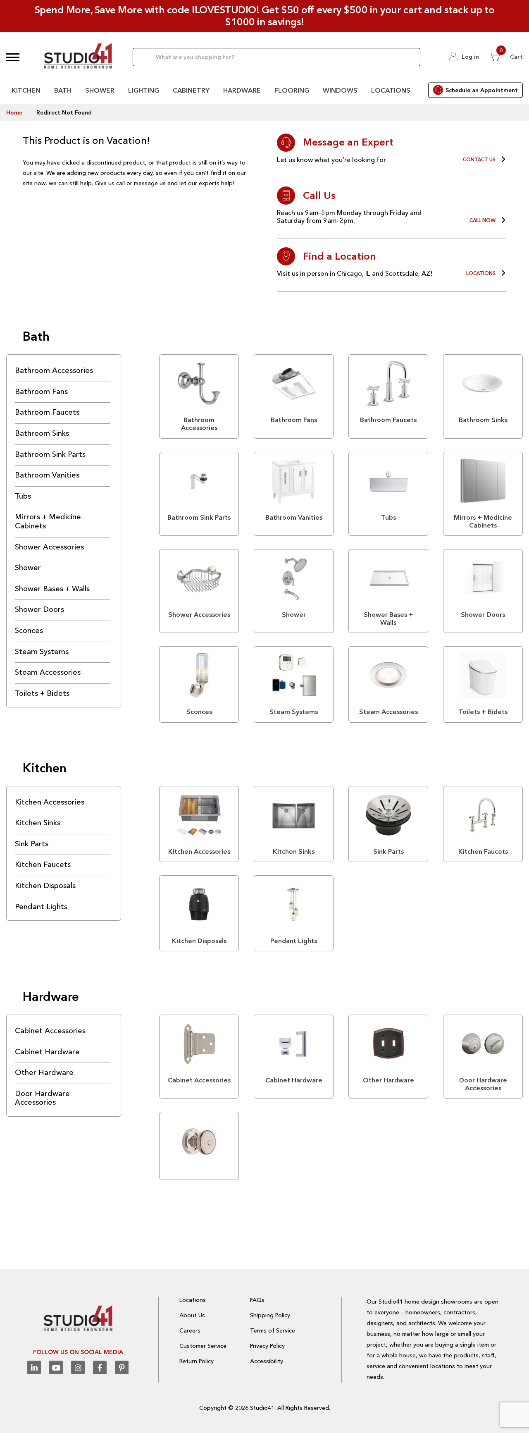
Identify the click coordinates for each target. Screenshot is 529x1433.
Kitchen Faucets (43, 864)
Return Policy (196, 1361)
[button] (12, 57)
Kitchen (26, 90)
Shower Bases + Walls (52, 588)
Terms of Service (272, 1330)
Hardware (242, 90)
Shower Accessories (49, 547)
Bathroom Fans (41, 391)
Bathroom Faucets (47, 412)
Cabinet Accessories (50, 1030)
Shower (99, 90)
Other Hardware (44, 1072)
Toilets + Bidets (42, 693)
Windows (340, 90)
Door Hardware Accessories (42, 1098)
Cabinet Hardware (47, 1051)
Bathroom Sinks (42, 433)
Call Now (482, 220)
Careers (189, 1330)
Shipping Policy (270, 1315)
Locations (390, 90)
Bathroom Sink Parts (50, 454)
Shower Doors (39, 609)
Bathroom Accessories (54, 370)
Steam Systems (42, 651)
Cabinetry (191, 90)
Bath (62, 90)
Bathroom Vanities (47, 475)
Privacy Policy (267, 1345)
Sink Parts (31, 843)
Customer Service (202, 1345)
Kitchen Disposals (45, 885)
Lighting (143, 90)
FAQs (257, 1300)
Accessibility (266, 1361)
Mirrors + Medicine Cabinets (48, 521)
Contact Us (479, 159)
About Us (192, 1315)
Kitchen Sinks (37, 822)
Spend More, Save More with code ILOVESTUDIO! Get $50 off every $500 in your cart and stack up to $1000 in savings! (265, 16)
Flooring (291, 90)
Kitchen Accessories (49, 802)
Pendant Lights (41, 906)
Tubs (23, 496)
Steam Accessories (48, 672)
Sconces (29, 630)
